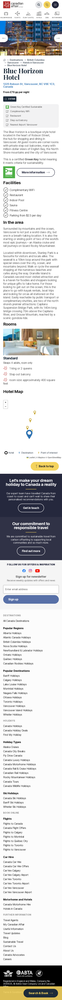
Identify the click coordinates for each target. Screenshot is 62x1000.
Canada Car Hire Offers (16, 866)
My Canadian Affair (13, 924)
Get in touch (31, 508)
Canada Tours (11, 781)
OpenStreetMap (54, 457)
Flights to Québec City (15, 841)
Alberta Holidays (12, 633)
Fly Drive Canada (12, 755)
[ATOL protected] (39, 973)
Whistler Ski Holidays (14, 806)
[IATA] (8, 973)
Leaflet (31, 457)
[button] (29, 434)
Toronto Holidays (12, 701)
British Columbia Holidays (17, 641)
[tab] (17, 15)
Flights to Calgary (12, 832)
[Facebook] (24, 570)
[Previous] (4, 38)
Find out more (31, 551)
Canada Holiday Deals (15, 730)
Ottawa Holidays (12, 697)
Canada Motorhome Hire (17, 904)
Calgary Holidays (12, 680)
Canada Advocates (13, 954)
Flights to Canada (13, 823)
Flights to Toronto (13, 845)
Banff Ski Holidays (13, 802)
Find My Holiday (12, 734)
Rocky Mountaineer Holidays (19, 777)
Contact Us (9, 946)
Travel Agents (10, 920)
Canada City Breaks (14, 751)
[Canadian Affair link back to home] (13, 4)
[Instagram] (30, 570)
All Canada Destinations (16, 620)
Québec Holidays (12, 659)
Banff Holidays (11, 675)
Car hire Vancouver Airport (17, 892)
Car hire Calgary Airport (15, 874)
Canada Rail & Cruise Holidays (19, 768)
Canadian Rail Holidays (15, 772)
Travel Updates (11, 933)
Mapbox (41, 457)
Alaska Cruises (11, 747)
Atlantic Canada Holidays (17, 637)
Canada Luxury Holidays (16, 760)
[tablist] (31, 15)
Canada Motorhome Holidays (19, 764)
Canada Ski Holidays (14, 798)
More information (33, 172)
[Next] (58, 38)
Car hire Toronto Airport (16, 883)
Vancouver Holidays (14, 706)
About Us (8, 950)
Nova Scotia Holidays (15, 646)
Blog (5, 937)
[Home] (4, 60)
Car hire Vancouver (13, 887)
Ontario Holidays (12, 654)
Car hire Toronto (12, 879)
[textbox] (31, 589)
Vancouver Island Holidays (17, 710)
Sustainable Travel (13, 941)
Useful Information (13, 929)
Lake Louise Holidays (15, 684)
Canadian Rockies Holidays (18, 663)
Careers (7, 959)
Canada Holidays (12, 726)
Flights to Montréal (13, 836)
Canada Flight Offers (14, 828)
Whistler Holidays (12, 714)
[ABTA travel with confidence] (24, 973)
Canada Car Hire (12, 862)
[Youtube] (37, 570)
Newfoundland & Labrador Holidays (23, 650)
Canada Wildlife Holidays (16, 786)
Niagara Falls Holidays (15, 693)
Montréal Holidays (13, 688)
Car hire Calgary (11, 870)
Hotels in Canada (12, 908)
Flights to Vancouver (14, 849)
